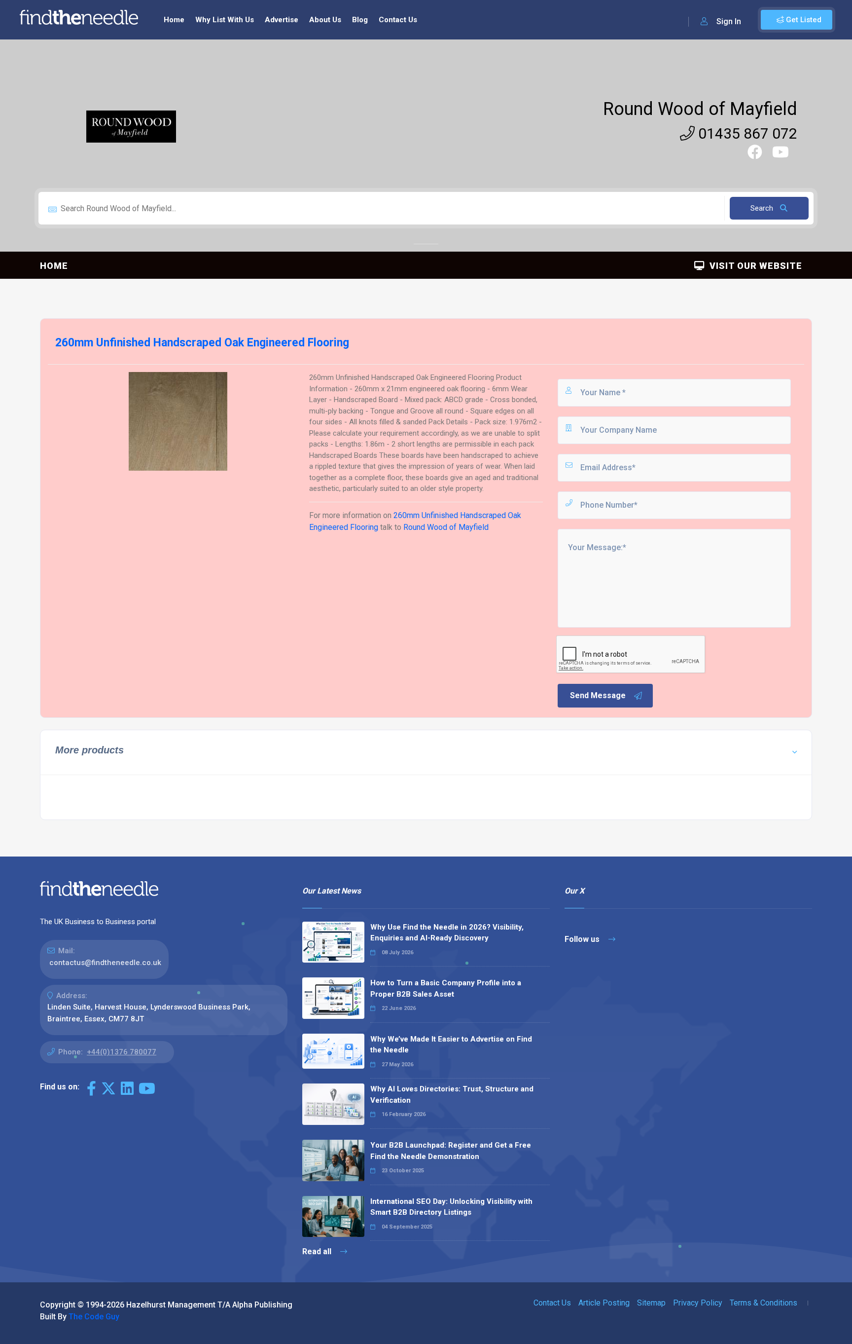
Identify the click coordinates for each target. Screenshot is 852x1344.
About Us (325, 19)
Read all (317, 1251)
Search (762, 208)
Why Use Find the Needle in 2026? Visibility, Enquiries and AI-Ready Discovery (447, 933)
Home (174, 19)
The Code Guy (94, 1316)
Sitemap (651, 1302)
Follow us (583, 939)
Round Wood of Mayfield (700, 109)
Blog (360, 19)
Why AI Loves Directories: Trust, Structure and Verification (451, 1094)
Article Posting (604, 1302)
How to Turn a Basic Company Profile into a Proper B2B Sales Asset (445, 988)
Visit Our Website (753, 266)
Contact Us (398, 19)
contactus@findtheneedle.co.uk (105, 962)
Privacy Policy (697, 1302)
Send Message (598, 695)
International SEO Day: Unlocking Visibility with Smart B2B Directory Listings (451, 1207)
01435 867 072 (746, 133)
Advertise (281, 19)
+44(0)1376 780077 (121, 1051)
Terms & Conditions (763, 1302)
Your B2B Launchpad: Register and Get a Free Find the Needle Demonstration (450, 1151)
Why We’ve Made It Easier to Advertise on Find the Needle (451, 1045)
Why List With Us (224, 19)
